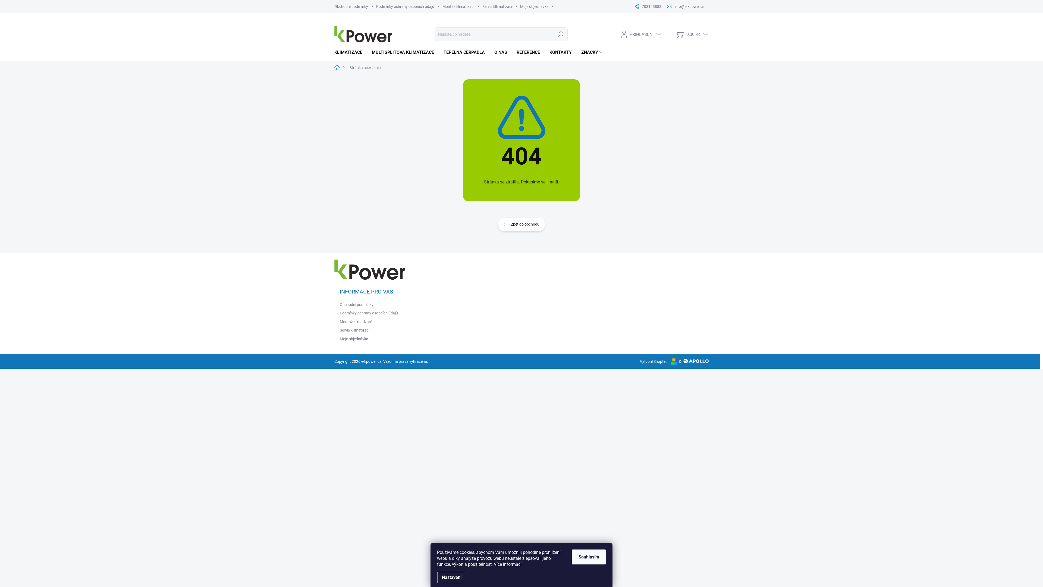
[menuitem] (350, 52)
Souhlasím (589, 557)
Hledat (560, 34)
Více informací (508, 564)
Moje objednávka (534, 6)
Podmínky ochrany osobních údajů (405, 6)
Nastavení (451, 577)
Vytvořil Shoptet (653, 361)
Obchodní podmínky (351, 6)
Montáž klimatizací (458, 6)
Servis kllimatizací (497, 6)
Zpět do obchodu (525, 224)
